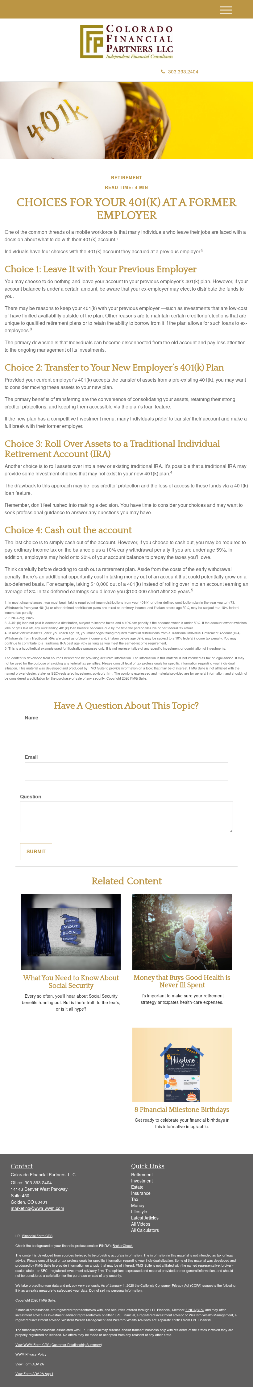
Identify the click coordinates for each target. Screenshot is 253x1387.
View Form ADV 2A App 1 (34, 1373)
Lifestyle (139, 1211)
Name (31, 717)
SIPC (200, 1309)
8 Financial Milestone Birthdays (182, 1110)
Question (30, 796)
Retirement (142, 1174)
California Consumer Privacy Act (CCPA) (170, 1285)
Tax (134, 1199)
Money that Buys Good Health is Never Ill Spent (182, 981)
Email (31, 757)
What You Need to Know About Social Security (71, 981)
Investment (142, 1181)
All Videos (140, 1224)
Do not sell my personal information (115, 1290)
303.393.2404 (183, 71)
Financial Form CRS (37, 1235)
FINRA (190, 1309)
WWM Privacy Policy (31, 1354)
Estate (137, 1187)
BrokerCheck (123, 1245)
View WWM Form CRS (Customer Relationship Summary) (58, 1344)
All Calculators (145, 1230)
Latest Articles (145, 1218)
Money (137, 1205)
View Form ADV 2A (29, 1363)
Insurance (141, 1193)
